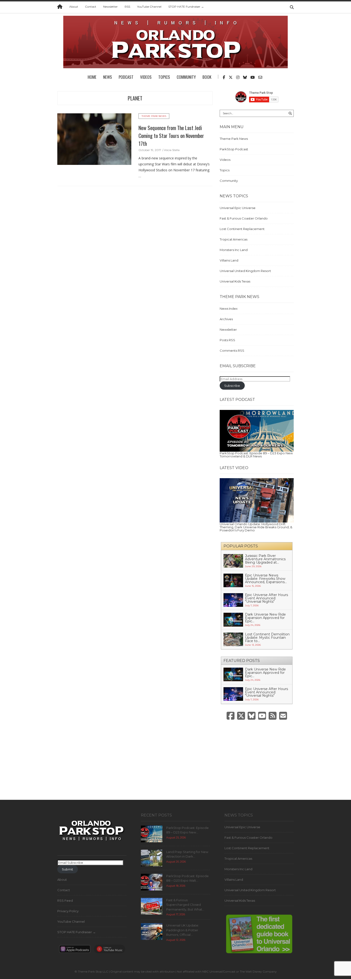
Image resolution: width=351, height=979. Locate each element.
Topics (164, 77)
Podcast (126, 77)
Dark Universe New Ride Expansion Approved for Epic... (265, 617)
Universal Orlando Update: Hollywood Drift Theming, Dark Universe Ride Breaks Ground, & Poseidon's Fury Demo (256, 527)
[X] (241, 716)
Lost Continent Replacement (242, 229)
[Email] (283, 716)
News (107, 77)
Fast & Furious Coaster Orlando (244, 218)
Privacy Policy (68, 911)
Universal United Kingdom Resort (245, 271)
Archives (226, 319)
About (73, 6)
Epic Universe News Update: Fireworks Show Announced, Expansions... (266, 578)
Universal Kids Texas (235, 281)
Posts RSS (227, 340)
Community (186, 77)
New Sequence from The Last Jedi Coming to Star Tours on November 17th (171, 135)
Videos (146, 77)
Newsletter (110, 6)
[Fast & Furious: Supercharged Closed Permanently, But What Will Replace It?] (151, 906)
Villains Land (229, 260)
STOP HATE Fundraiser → (186, 6)
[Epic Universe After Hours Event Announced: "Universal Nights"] (233, 600)
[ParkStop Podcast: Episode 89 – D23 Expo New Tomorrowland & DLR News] (257, 430)
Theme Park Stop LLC (93, 971)
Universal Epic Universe (237, 208)
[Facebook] (230, 716)
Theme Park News (154, 116)
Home (92, 77)
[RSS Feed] (273, 716)
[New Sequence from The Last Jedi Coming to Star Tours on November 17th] (94, 139)
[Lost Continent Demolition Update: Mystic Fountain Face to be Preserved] (233, 639)
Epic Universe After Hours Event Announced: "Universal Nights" (266, 598)
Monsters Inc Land (234, 250)
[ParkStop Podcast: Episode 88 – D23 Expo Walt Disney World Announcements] (151, 882)
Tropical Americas (233, 239)
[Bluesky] (251, 716)
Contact (90, 6)
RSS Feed (65, 900)
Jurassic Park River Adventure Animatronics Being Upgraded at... (265, 559)
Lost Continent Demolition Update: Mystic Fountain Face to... (267, 637)
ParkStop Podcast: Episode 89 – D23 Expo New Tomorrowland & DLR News (256, 454)
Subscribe (232, 385)
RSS (127, 6)
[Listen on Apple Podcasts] (74, 950)
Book (206, 77)
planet (135, 98)
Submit (67, 869)
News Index (229, 308)
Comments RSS (232, 350)
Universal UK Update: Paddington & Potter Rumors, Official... (182, 930)
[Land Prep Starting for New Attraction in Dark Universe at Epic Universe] (151, 857)
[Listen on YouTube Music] (109, 950)
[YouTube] (262, 716)
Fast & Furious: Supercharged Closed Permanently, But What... (185, 904)
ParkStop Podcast (234, 149)
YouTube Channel (149, 6)
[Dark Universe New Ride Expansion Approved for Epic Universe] (233, 619)
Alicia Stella (172, 150)
